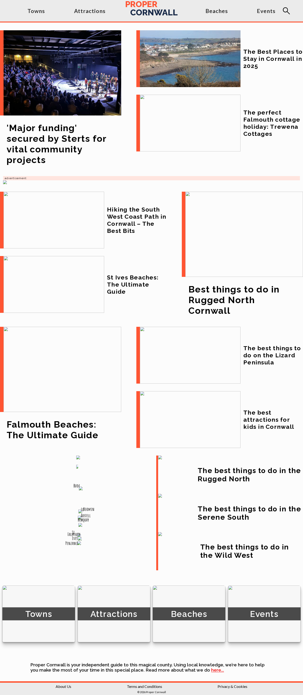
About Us (63, 686)
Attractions (90, 11)
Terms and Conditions (144, 686)
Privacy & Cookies (232, 686)
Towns (36, 11)
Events (266, 11)
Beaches (216, 11)
